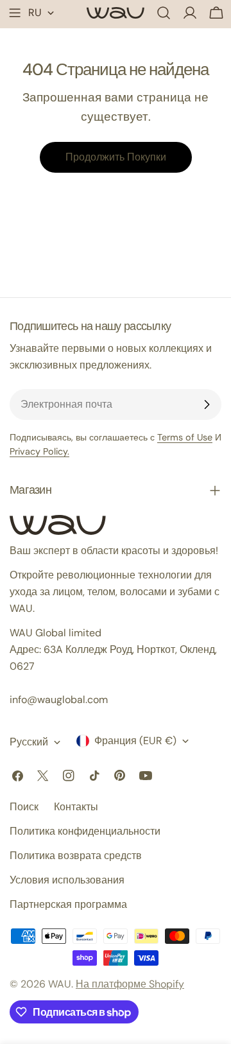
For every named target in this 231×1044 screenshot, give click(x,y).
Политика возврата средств (76, 855)
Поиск (24, 806)
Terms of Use (184, 437)
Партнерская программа (68, 904)
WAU (59, 984)
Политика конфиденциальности (85, 831)
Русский (29, 742)
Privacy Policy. (39, 451)
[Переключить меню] (15, 13)
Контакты (76, 806)
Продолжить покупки (115, 157)
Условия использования (67, 880)
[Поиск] (163, 13)
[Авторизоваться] (190, 13)
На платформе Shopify (130, 984)
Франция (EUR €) (135, 740)
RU (35, 12)
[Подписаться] (206, 404)
